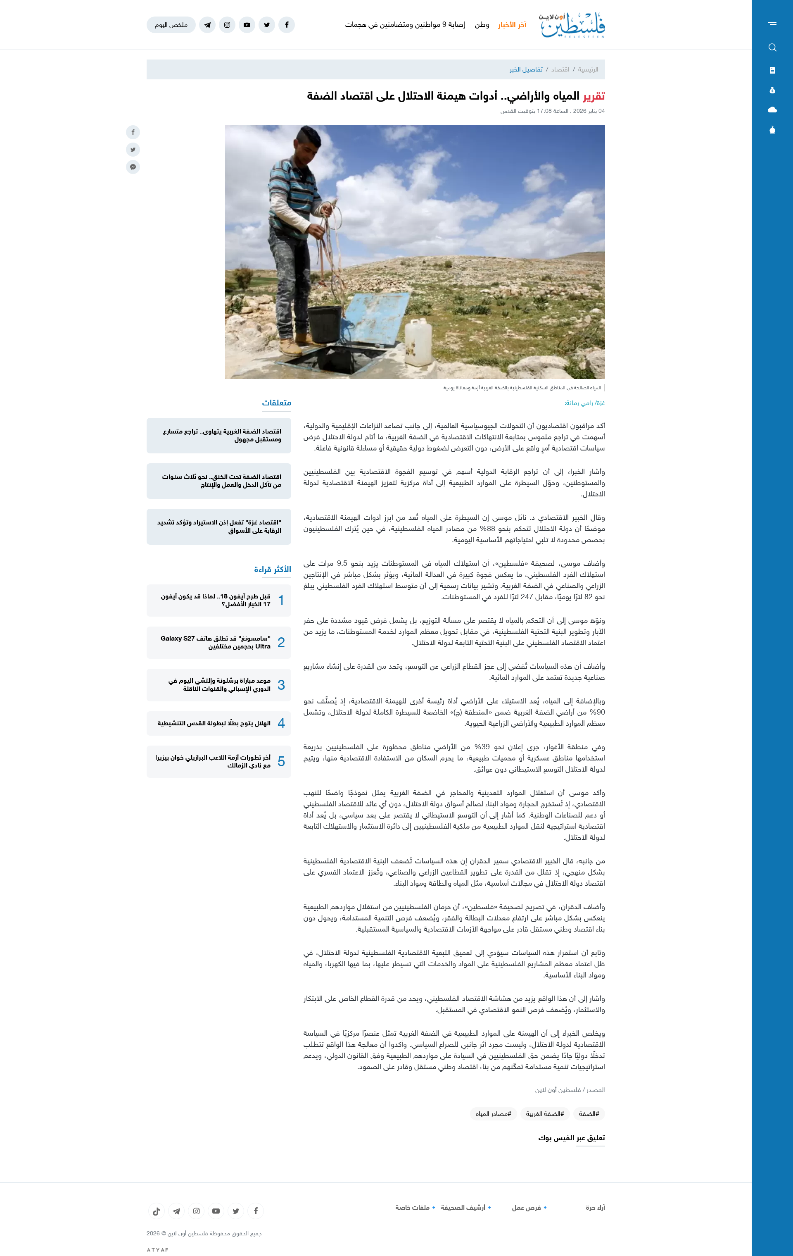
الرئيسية (588, 69)
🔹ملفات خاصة (417, 1207)
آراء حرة (595, 1207)
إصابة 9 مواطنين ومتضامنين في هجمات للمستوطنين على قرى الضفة (408, 24)
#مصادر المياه (493, 1113)
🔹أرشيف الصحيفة (467, 1207)
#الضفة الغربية (545, 1113)
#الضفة (589, 1113)
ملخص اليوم (171, 24)
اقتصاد (560, 69)
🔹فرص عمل (530, 1207)
